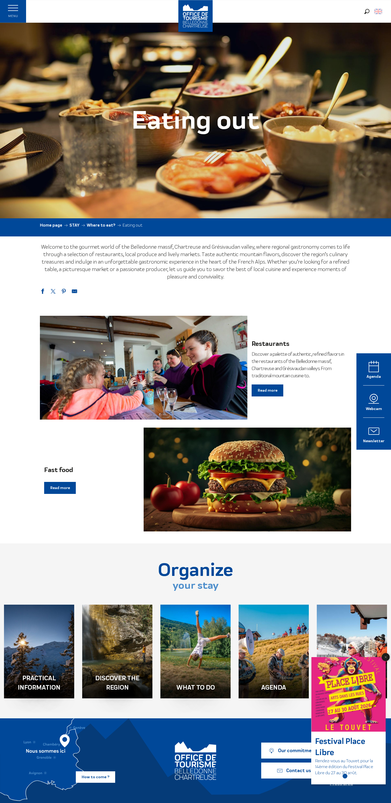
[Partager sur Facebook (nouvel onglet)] (42, 292)
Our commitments (298, 750)
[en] (379, 11)
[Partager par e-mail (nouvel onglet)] (74, 292)
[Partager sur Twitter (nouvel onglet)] (53, 292)
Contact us (298, 770)
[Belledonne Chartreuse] (195, 760)
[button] (367, 11)
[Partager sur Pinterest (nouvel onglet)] (63, 292)
